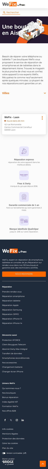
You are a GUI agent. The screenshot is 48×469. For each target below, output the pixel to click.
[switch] (14, 453)
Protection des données (13, 439)
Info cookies (7, 429)
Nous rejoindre (24, 274)
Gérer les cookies (10, 443)
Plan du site (7, 448)
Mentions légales (10, 434)
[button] (43, 4)
